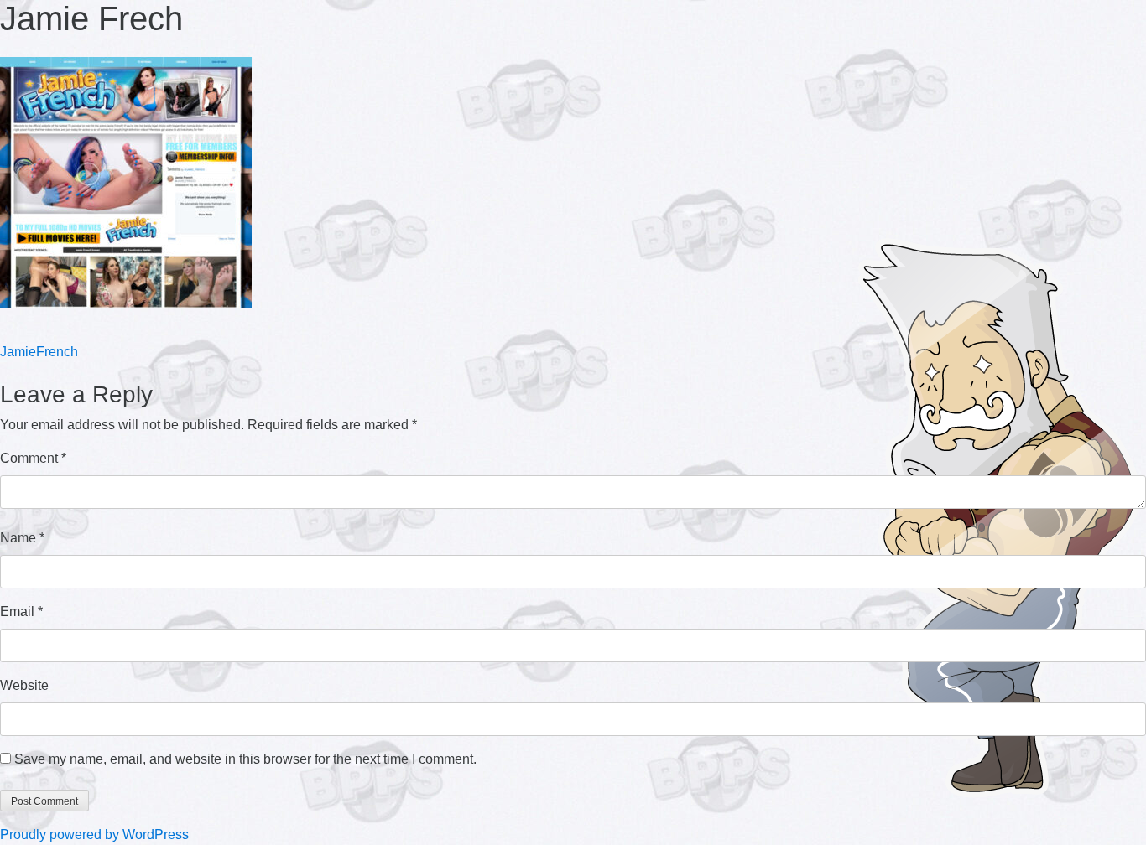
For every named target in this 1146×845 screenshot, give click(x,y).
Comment (33, 458)
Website (24, 685)
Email (21, 611)
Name (22, 538)
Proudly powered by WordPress (94, 834)
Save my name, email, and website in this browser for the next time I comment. (245, 759)
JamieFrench (39, 352)
